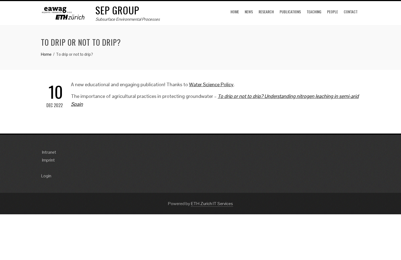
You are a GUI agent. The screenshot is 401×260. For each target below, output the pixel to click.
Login (46, 176)
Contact (351, 11)
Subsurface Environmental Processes (127, 19)
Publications (290, 11)
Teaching (314, 11)
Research (266, 11)
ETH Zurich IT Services (212, 203)
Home (235, 11)
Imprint (48, 160)
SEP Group (117, 10)
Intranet (49, 152)
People (332, 11)
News (249, 11)
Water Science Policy (211, 84)
